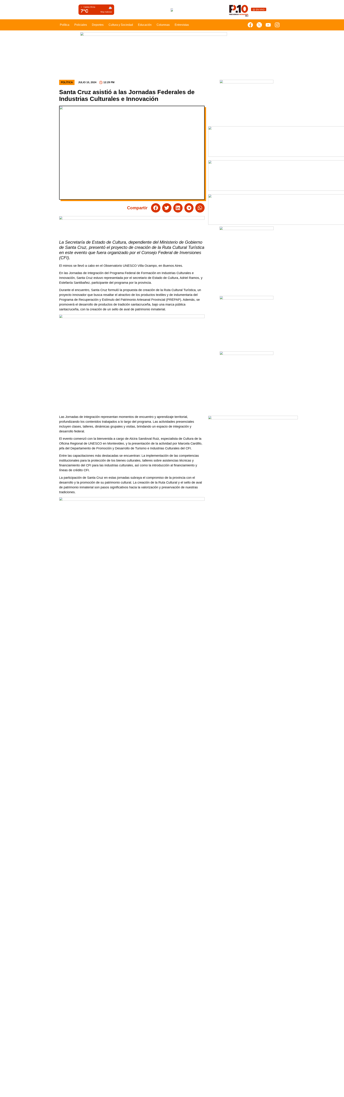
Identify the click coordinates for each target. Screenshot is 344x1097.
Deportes (98, 24)
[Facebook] (250, 25)
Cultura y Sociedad (121, 24)
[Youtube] (268, 25)
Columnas (163, 24)
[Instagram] (277, 25)
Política (64, 24)
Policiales (80, 24)
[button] (155, 208)
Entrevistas (182, 24)
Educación (145, 24)
